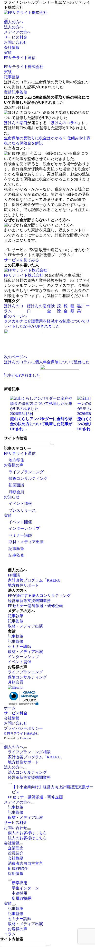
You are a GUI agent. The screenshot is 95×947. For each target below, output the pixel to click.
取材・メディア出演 (26, 542)
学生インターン (25, 888)
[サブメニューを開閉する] (25, 748)
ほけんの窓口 (15, 123)
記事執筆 (16, 549)
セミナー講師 (20, 535)
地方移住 (16, 460)
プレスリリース (22, 510)
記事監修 (19, 92)
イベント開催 (20, 522)
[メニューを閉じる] (2, 743)
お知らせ (11, 497)
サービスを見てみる (21, 260)
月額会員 (16, 492)
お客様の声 (13, 465)
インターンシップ (24, 528)
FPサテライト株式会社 (23, 275)
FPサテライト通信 (20, 453)
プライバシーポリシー (23, 728)
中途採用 (19, 893)
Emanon (25, 738)
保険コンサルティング (28, 478)
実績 (8, 92)
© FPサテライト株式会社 (21, 733)
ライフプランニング (26, 472)
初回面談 (16, 485)
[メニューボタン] (6, 18)
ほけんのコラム (64, 123)
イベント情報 (20, 503)
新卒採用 (19, 883)
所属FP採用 (22, 898)
